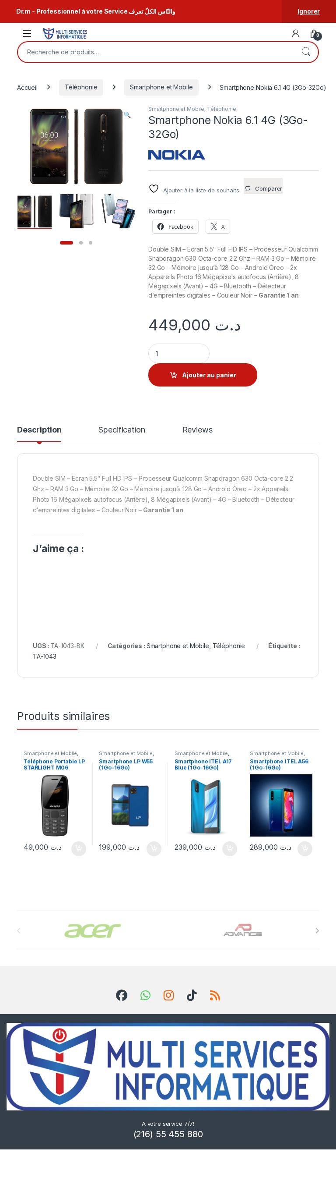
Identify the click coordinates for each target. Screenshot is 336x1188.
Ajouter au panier (209, 375)
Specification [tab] (121, 430)
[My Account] (296, 33)
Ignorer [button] (309, 11)
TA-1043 (44, 656)
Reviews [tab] (197, 430)
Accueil (27, 87)
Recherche (306, 52)
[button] (127, 115)
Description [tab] (39, 430)
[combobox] (156, 52)
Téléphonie (81, 87)
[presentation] (317, 931)
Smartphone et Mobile (161, 87)
